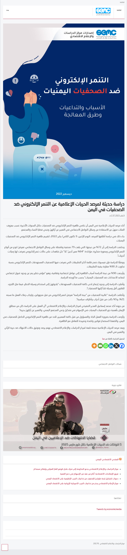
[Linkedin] (111, 345)
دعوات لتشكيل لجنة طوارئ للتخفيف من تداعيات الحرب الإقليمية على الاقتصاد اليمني (82, 479)
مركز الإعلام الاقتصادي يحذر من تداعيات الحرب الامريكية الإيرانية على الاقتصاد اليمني (82, 483)
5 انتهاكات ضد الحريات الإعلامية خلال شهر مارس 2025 (91, 444)
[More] (94, 345)
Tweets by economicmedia (108, 509)
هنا (103, 339)
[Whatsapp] (105, 345)
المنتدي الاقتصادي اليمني (107, 459)
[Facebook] (122, 345)
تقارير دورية (116, 385)
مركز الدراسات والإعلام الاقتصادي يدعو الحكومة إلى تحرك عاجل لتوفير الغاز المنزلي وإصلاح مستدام (76, 469)
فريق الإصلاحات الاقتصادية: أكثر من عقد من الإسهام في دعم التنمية (89, 474)
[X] (116, 345)
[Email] (100, 345)
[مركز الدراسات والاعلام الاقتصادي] (102, 16)
